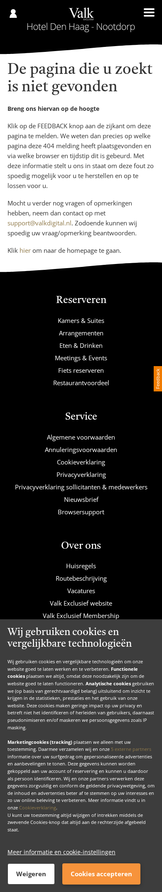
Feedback (158, 379)
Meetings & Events (81, 358)
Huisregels (81, 566)
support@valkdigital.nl (39, 223)
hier (25, 250)
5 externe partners (131, 749)
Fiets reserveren (81, 370)
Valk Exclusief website (81, 603)
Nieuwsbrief (81, 499)
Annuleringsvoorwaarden (81, 449)
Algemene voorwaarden (81, 437)
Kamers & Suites (81, 320)
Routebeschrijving (81, 578)
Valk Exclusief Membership (81, 615)
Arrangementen (81, 333)
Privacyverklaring (81, 474)
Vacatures (81, 591)
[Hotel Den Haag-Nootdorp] (81, 19)
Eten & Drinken (81, 345)
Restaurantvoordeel (81, 383)
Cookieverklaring (37, 807)
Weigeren (31, 874)
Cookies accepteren (101, 874)
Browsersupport (81, 512)
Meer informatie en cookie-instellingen (61, 852)
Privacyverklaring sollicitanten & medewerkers (81, 487)
